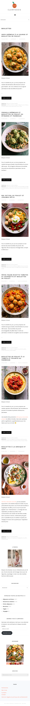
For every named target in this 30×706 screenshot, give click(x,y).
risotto (20, 106)
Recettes (16, 103)
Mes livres (4, 690)
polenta (22, 439)
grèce (21, 537)
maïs (15, 439)
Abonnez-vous (7, 633)
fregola (23, 186)
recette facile (13, 106)
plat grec (3, 539)
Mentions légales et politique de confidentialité (14, 697)
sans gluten (14, 440)
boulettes (12, 186)
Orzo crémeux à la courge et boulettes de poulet (15, 35)
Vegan (4, 609)
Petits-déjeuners (7, 604)
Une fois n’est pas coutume (9, 501)
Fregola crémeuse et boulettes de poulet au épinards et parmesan (12, 114)
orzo (18, 349)
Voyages (5, 611)
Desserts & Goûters (8, 601)
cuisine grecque (13, 537)
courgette (15, 349)
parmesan (4, 106)
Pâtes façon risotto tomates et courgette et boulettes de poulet (15, 276)
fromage (26, 186)
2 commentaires (21, 451)
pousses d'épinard (15, 188)
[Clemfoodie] (15, 11)
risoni (18, 106)
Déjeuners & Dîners (10, 103)
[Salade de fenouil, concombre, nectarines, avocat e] (15, 653)
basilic (7, 349)
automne (8, 186)
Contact (4, 694)
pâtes (7, 106)
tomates (22, 267)
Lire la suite (6, 98)
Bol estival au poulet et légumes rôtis (13, 196)
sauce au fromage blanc (16, 267)
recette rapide (9, 440)
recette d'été (4, 267)
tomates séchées (24, 440)
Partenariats (5, 687)
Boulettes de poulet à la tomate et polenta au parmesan (13, 358)
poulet (10, 106)
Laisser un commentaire (22, 281)
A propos (4, 692)
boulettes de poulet (18, 186)
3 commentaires (22, 118)
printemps (21, 188)
